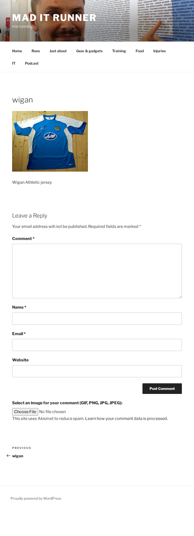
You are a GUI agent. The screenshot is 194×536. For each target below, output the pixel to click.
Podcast (32, 63)
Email (19, 333)
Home (17, 51)
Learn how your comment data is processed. (126, 418)
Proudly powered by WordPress (36, 498)
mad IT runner (54, 17)
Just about (58, 51)
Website (20, 360)
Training (119, 51)
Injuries (159, 51)
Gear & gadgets (89, 51)
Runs (36, 51)
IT (13, 63)
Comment (23, 238)
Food (140, 51)
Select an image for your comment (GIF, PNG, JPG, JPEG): (67, 402)
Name (19, 307)
